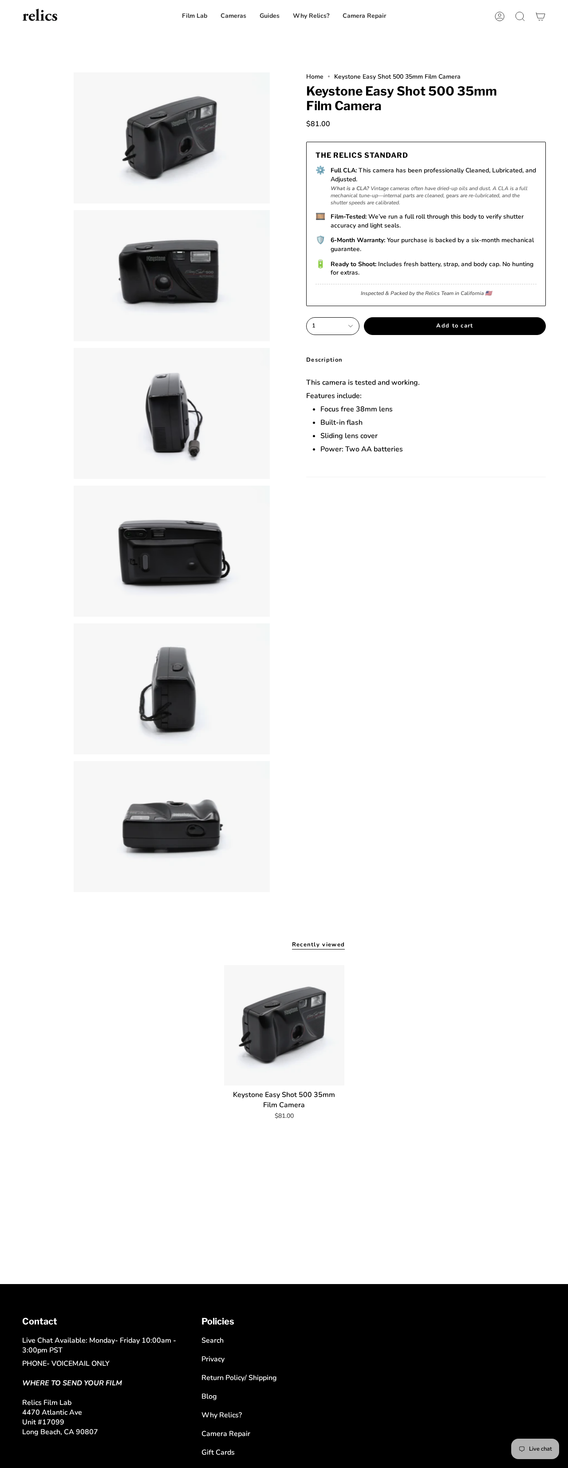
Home (314, 76)
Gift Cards (218, 1452)
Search (212, 1340)
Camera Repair (225, 1434)
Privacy (213, 1359)
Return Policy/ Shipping (239, 1378)
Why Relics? (221, 1415)
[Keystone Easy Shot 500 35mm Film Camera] (284, 1025)
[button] (364, 16)
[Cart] (540, 16)
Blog (209, 1396)
